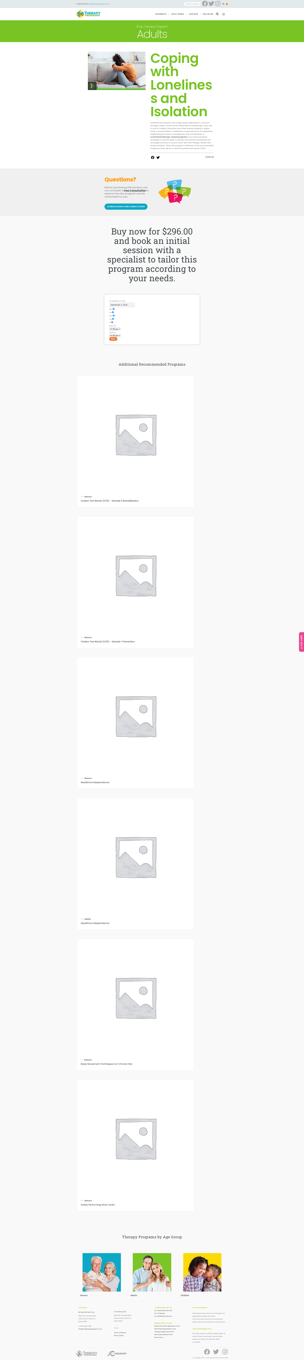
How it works (177, 14)
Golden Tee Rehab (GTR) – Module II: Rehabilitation (110, 500)
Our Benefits (160, 14)
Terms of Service (120, 1333)
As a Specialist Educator (163, 1310)
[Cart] (223, 14)
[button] (217, 14)
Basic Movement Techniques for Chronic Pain (106, 1064)
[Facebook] (205, 4)
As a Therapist (159, 1313)
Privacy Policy (119, 1335)
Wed (110, 316)
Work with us (159, 1337)
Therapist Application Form (164, 1332)
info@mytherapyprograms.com (99, 4)
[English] (224, 4)
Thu (110, 319)
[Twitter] (211, 4)
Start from (112, 326)
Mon (110, 309)
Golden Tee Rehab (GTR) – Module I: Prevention (108, 641)
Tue (110, 312)
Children (185, 1295)
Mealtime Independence (95, 782)
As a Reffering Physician (163, 1316)
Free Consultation (135, 190)
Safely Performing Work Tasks (98, 1204)
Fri (110, 322)
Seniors (88, 497)
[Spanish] (227, 4)
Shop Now (193, 14)
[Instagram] (218, 4)
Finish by (112, 332)
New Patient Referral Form (163, 1335)
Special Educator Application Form (167, 1326)
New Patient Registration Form (165, 1329)
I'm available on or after (117, 301)
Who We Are (208, 14)
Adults (87, 919)
